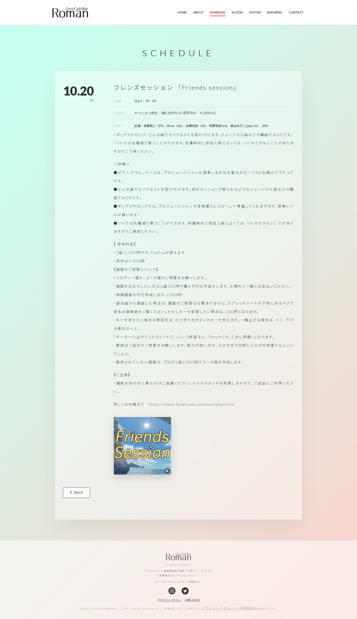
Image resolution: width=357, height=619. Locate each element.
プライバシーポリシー (219, 608)
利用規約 (248, 608)
